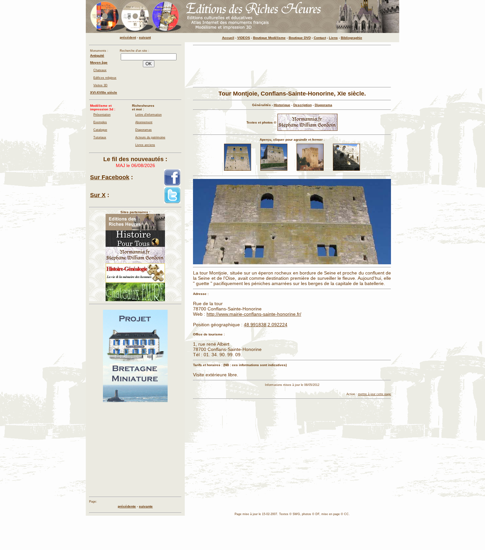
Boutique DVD (300, 38)
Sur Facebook (109, 177)
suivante (146, 506)
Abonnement (143, 122)
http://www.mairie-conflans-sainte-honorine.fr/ (254, 314)
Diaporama (323, 105)
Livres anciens (145, 145)
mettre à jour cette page (374, 394)
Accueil (228, 38)
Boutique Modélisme (269, 38)
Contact (320, 38)
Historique (282, 105)
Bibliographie (351, 38)
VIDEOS (243, 38)
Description (302, 105)
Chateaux (100, 70)
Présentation (102, 114)
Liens (333, 38)
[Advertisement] (292, 66)
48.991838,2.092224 (265, 324)
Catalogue (100, 129)
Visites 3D (100, 85)
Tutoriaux (99, 137)
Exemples (100, 122)
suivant (145, 37)
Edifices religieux (104, 77)
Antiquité (97, 55)
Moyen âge (99, 62)
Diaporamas (143, 129)
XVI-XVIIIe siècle (103, 92)
